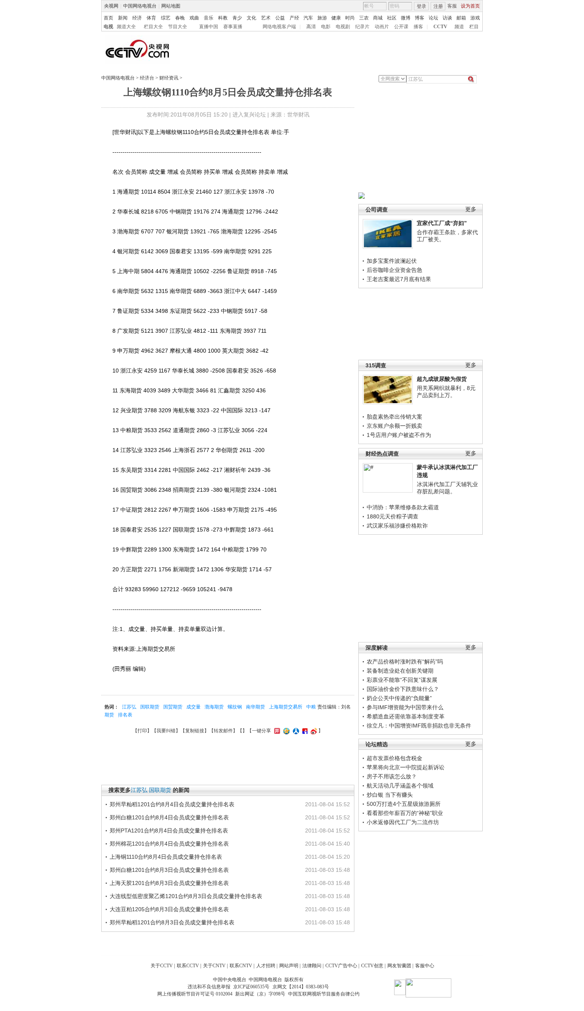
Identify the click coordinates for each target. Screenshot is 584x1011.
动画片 (382, 26)
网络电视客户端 (279, 26)
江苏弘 (129, 707)
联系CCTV (188, 965)
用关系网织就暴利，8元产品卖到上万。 (446, 391)
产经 (294, 18)
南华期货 (255, 707)
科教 (223, 18)
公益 (280, 18)
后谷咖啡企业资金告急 (394, 270)
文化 (251, 18)
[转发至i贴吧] (303, 731)
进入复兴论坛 (249, 114)
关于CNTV (214, 965)
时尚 (350, 18)
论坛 (433, 18)
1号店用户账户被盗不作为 (399, 435)
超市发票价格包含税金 (394, 758)
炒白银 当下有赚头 (390, 795)
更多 (470, 209)
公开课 (401, 26)
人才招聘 (265, 965)
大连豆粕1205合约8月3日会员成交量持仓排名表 (169, 909)
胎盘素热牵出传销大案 (394, 416)
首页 (108, 18)
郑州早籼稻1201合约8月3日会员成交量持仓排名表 (172, 922)
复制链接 (194, 731)
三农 (364, 18)
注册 (438, 6)
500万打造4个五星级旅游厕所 (404, 804)
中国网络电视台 (140, 6)
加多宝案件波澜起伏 (392, 261)
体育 (151, 18)
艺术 (266, 18)
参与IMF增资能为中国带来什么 (405, 707)
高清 (311, 26)
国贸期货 (172, 707)
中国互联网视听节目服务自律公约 (324, 994)
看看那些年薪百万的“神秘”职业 (405, 813)
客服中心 (424, 965)
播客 (418, 26)
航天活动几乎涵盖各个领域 (400, 785)
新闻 (123, 18)
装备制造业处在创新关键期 (400, 671)
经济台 (147, 78)
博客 (419, 18)
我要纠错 (166, 731)
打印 (142, 731)
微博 (405, 18)
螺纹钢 (235, 707)
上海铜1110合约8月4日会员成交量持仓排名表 (166, 857)
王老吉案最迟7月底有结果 (399, 279)
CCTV (440, 26)
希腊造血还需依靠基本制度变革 (406, 716)
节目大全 (177, 26)
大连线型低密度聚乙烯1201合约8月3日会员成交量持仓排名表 (186, 896)
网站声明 (288, 965)
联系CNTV (241, 965)
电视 (108, 26)
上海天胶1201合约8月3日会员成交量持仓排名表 (169, 883)
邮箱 (461, 18)
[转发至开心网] (276, 731)
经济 (137, 18)
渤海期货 (214, 707)
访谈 (447, 18)
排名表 (125, 715)
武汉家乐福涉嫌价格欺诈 (397, 525)
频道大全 (126, 26)
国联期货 (149, 707)
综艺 (165, 18)
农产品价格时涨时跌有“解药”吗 (405, 661)
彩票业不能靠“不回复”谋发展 (402, 680)
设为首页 (470, 6)
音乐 (208, 18)
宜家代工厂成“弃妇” (442, 223)
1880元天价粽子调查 (392, 516)
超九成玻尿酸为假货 (442, 379)
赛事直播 (232, 26)
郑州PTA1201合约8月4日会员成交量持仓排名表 (169, 830)
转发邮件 (223, 731)
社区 (391, 18)
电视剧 (343, 26)
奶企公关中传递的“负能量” (399, 698)
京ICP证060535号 (251, 987)
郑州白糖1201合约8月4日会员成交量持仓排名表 (169, 817)
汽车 (308, 18)
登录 (421, 6)
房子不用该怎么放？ (392, 776)
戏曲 (194, 18)
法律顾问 (311, 965)
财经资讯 (168, 78)
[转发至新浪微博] (313, 731)
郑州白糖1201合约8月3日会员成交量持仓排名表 (169, 870)
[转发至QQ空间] (285, 731)
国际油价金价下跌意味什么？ (403, 689)
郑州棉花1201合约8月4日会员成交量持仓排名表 (169, 843)
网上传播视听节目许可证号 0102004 (194, 994)
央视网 (111, 6)
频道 (459, 26)
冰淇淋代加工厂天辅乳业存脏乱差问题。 (447, 488)
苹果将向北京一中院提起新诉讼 (406, 767)
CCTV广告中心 (341, 965)
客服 (452, 6)
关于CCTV (162, 965)
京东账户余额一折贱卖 (394, 426)
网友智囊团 (399, 965)
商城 (378, 18)
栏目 (474, 26)
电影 (326, 26)
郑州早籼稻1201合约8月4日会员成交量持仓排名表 (172, 804)
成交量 (193, 707)
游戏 (475, 18)
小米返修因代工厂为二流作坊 (403, 822)
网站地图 (170, 6)
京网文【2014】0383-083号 (301, 987)
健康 (336, 18)
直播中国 (208, 26)
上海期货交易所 (285, 707)
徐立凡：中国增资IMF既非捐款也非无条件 (419, 725)
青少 (237, 18)
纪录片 (362, 26)
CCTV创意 (372, 965)
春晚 (180, 18)
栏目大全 (153, 26)
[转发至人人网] (295, 731)
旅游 (322, 18)
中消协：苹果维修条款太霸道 (403, 507)
